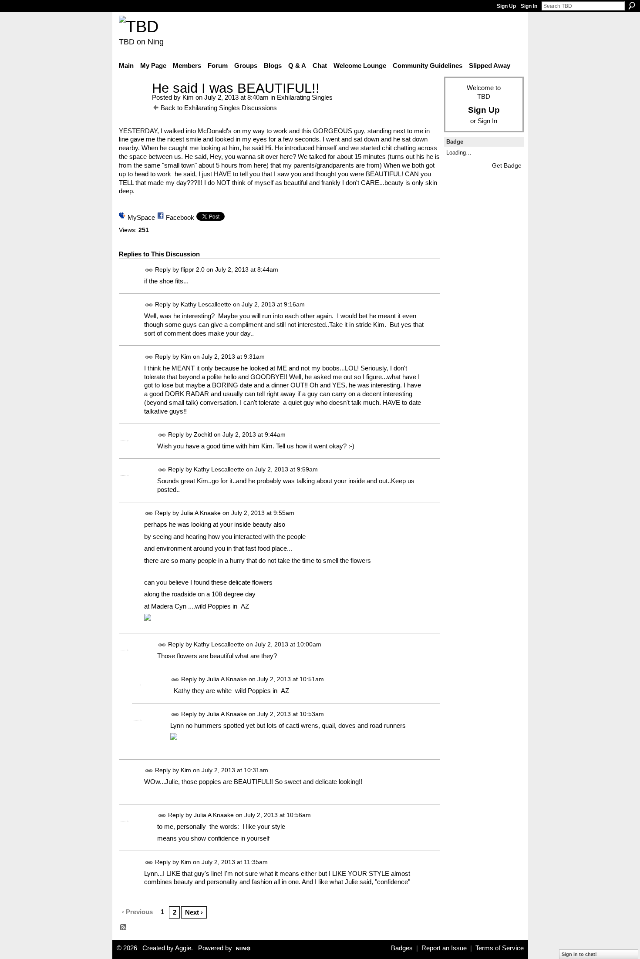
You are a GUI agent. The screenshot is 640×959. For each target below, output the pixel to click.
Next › (194, 912)
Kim (188, 97)
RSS (124, 928)
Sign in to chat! (579, 954)
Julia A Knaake (201, 512)
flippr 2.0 (193, 269)
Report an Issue (444, 948)
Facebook (180, 217)
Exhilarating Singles (305, 97)
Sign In (529, 6)
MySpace (141, 217)
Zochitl (203, 434)
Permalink (149, 270)
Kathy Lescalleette (206, 304)
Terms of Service (499, 948)
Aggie (183, 948)
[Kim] (133, 104)
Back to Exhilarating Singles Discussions (219, 107)
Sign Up (506, 6)
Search (631, 6)
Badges (402, 948)
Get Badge (507, 165)
